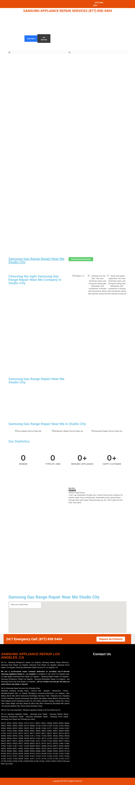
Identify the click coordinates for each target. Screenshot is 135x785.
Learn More (31, 38)
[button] (71, 495)
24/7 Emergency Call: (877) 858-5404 (34, 639)
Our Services (44, 39)
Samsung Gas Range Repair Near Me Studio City (36, 260)
